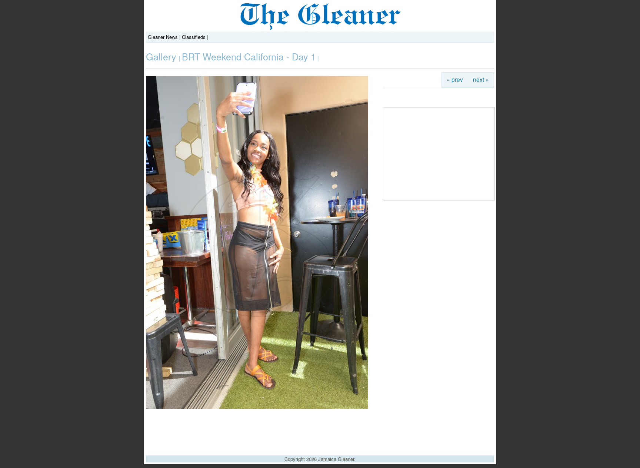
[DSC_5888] (257, 407)
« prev (455, 79)
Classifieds (194, 36)
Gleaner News (163, 36)
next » (481, 79)
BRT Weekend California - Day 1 (249, 56)
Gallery (162, 56)
